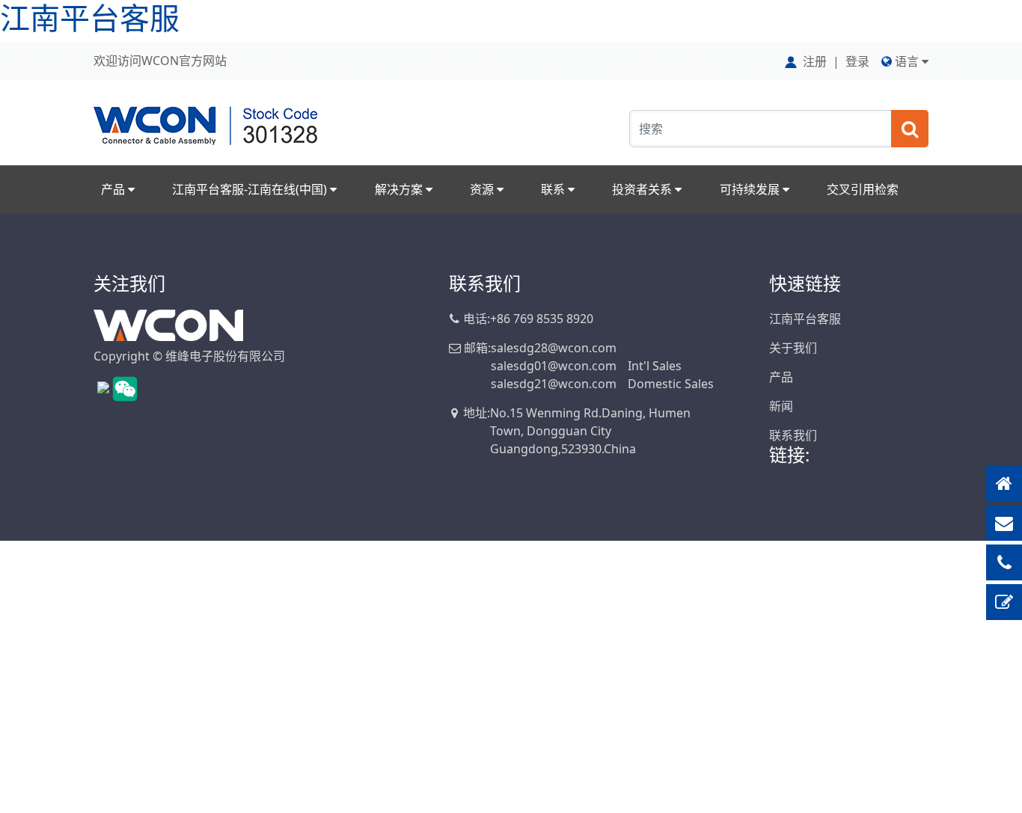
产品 (114, 189)
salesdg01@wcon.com (553, 366)
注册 (815, 61)
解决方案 (400, 189)
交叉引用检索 (863, 189)
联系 (554, 189)
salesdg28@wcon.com (553, 348)
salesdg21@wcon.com (553, 383)
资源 (483, 189)
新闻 (781, 406)
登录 (857, 61)
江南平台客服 (805, 318)
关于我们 (793, 348)
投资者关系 (643, 189)
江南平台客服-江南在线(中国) (251, 189)
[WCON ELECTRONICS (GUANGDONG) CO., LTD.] (168, 324)
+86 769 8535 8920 (541, 318)
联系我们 (793, 435)
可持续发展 (751, 189)
